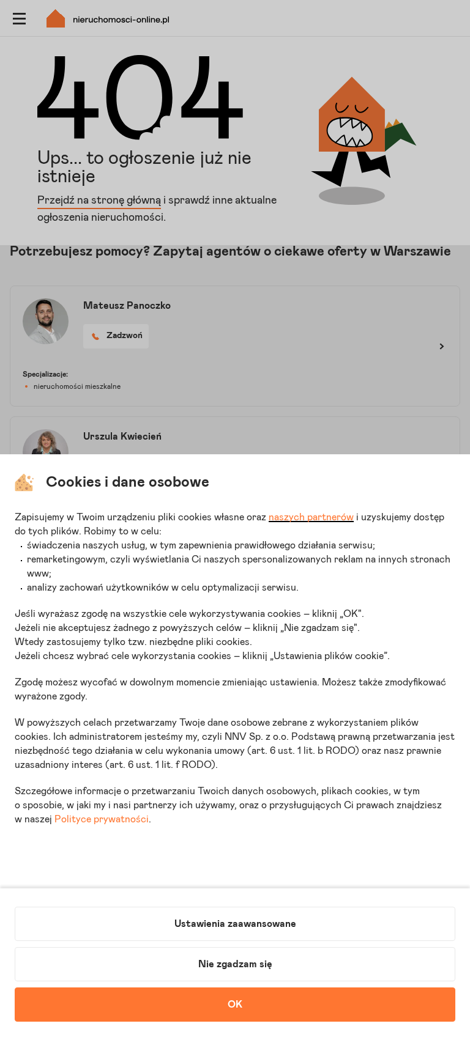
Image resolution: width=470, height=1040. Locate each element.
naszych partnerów (311, 517)
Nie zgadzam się (235, 964)
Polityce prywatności (101, 819)
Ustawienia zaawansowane (235, 924)
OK (235, 1004)
